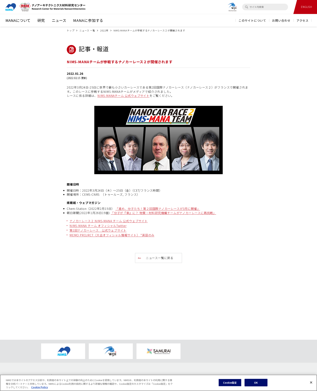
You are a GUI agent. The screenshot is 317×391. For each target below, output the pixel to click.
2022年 (104, 30)
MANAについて (18, 20)
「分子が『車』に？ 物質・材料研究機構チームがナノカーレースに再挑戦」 (163, 213)
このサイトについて (252, 20)
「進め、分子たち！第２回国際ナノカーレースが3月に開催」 (157, 208)
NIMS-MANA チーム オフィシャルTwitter (98, 225)
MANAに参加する (88, 20)
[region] (158, 383)
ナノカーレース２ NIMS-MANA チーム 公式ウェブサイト (109, 221)
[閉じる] (311, 382)
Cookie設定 (230, 382)
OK (256, 382)
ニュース (59, 20)
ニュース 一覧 (87, 30)
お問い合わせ (281, 20)
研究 (41, 20)
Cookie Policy (39, 387)
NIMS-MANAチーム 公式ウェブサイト (123, 95)
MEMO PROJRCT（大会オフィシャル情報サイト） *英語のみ (112, 235)
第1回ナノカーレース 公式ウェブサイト (98, 230)
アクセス (302, 20)
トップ (70, 30)
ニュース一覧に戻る (159, 258)
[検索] (246, 7)
